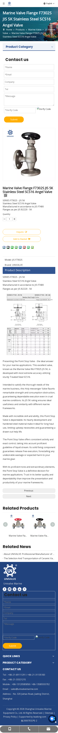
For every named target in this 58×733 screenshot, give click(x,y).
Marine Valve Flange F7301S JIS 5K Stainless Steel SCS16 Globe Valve (39, 535)
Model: (8, 259)
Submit (14, 119)
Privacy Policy (10, 716)
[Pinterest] (24, 589)
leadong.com (39, 716)
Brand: (8, 264)
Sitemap (49, 712)
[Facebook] (4, 589)
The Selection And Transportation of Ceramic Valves (29, 558)
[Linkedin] (9, 589)
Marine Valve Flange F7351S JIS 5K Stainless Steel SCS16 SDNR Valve (18, 535)
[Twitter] (14, 589)
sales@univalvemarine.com (24, 689)
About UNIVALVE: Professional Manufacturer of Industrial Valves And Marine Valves (29, 554)
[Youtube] (19, 589)
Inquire (20, 231)
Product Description (17, 270)
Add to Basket (20, 238)
